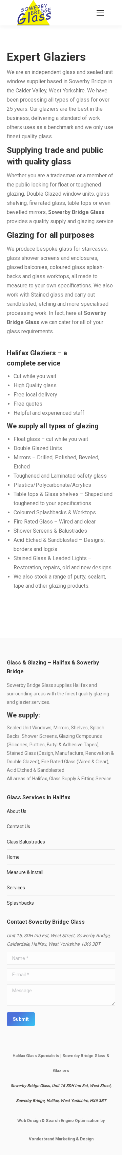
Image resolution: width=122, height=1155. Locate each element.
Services (16, 887)
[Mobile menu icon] (100, 13)
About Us (16, 811)
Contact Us (18, 826)
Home (13, 857)
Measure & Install (25, 872)
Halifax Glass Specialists (36, 1055)
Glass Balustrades (26, 842)
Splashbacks (20, 903)
